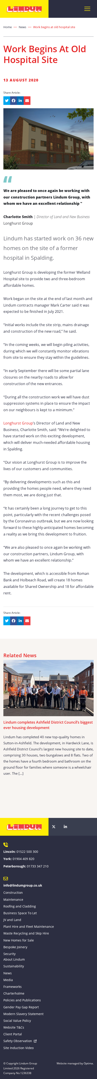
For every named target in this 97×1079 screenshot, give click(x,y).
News (22, 27)
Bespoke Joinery (15, 947)
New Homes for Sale (18, 940)
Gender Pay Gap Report (21, 1007)
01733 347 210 (37, 866)
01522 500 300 (27, 851)
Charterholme (13, 993)
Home (7, 27)
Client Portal (12, 1034)
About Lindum (14, 959)
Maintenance (13, 899)
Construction (13, 892)
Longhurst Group (18, 423)
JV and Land (12, 920)
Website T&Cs (13, 1027)
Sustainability (13, 966)
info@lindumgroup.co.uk (22, 885)
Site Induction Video (18, 1048)
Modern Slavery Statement (23, 1014)
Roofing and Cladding (19, 906)
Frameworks (12, 986)
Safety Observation (17, 1041)
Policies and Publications (22, 1000)
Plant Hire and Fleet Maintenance (28, 926)
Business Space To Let (20, 913)
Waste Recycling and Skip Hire (26, 933)
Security (9, 954)
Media (8, 980)
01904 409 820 (23, 859)
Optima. (89, 1063)
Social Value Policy (17, 1020)
